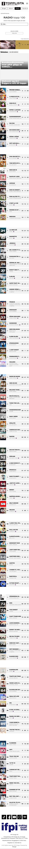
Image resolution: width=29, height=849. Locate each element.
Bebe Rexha (12, 330)
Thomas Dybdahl (14, 324)
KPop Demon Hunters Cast (13, 365)
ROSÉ (10, 751)
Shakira (11, 124)
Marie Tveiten (13, 397)
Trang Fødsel (13, 264)
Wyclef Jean (12, 558)
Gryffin (19, 178)
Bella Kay (12, 538)
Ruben (11, 191)
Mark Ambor (12, 391)
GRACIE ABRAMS (13, 524)
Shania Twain (13, 778)
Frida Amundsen (13, 338)
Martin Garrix (13, 757)
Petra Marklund (14, 598)
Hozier (11, 611)
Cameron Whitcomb (14, 218)
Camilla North (13, 104)
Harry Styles (13, 431)
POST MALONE (13, 725)
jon (10, 404)
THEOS (11, 271)
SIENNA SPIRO (12, 451)
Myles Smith (12, 344)
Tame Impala (12, 471)
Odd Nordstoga (13, 131)
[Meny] (27, 3)
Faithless (12, 332)
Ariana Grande (13, 284)
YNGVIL (11, 498)
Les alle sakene (13, 52)
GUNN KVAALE (12, 358)
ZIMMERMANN (12, 111)
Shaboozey (12, 464)
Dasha (11, 564)
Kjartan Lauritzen (14, 303)
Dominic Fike (12, 578)
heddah (11, 484)
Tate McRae (12, 551)
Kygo (10, 178)
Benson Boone (13, 631)
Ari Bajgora (17, 604)
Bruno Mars (12, 351)
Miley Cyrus (12, 744)
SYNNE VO (11, 290)
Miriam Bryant (17, 191)
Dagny (11, 204)
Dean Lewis (12, 644)
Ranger (14, 846)
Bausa (11, 238)
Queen (18, 558)
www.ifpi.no (18, 842)
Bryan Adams (12, 791)
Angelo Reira (13, 318)
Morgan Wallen (13, 624)
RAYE (10, 211)
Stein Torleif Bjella (15, 118)
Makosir (11, 244)
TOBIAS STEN (12, 138)
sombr (11, 411)
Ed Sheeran (12, 184)
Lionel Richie (13, 798)
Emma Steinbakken (14, 198)
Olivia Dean (12, 171)
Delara (11, 278)
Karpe (11, 671)
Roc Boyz (11, 458)
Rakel (11, 231)
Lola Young (12, 491)
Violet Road (12, 98)
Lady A (11, 784)
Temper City (12, 504)
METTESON (12, 438)
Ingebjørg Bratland (15, 384)
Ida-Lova (11, 258)
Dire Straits (12, 698)
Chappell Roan (13, 684)
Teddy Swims (12, 251)
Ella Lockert (13, 158)
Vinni (16, 458)
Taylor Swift (13, 164)
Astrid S (11, 304)
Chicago (11, 731)
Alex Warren (13, 91)
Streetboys (12, 704)
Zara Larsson (13, 544)
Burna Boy (17, 124)
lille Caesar (12, 658)
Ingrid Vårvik (12, 378)
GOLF (10, 717)
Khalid (14, 178)
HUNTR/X (11, 363)
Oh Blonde (12, 144)
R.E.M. (10, 771)
